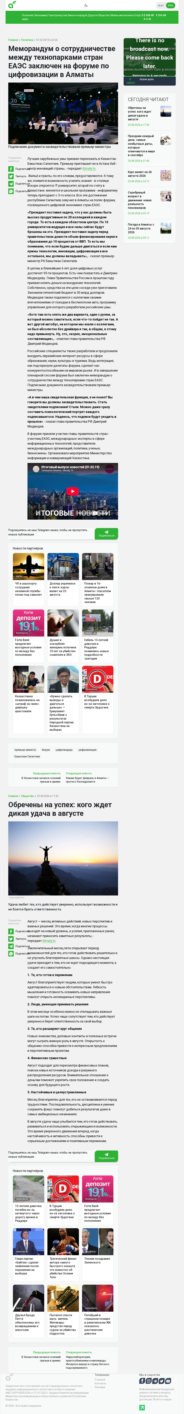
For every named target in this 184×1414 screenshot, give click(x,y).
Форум (46, 749)
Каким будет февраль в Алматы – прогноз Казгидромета (87, 779)
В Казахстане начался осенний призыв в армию (41, 779)
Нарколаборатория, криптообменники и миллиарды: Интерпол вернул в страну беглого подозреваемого (87, 1362)
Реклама (100, 1387)
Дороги (92, 15)
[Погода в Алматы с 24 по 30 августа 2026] (165, 227)
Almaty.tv (48, 941)
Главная (13, 39)
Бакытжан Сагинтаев (27, 756)
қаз (161, 5)
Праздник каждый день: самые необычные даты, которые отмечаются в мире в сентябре (141, 145)
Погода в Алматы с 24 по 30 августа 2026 (141, 228)
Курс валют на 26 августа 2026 (140, 174)
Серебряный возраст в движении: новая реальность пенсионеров (139, 200)
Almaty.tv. (89, 168)
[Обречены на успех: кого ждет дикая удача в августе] (165, 111)
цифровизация (87, 749)
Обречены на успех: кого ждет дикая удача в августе (139, 113)
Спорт (137, 15)
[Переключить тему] (86, 5)
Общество (104, 15)
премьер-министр (25, 749)
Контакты (100, 1383)
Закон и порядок (77, 15)
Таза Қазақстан (57, 15)
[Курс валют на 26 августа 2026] (165, 175)
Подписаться (106, 535)
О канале (100, 1379)
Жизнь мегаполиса (122, 15)
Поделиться (22, 168)
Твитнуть (20, 176)
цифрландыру (64, 749)
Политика (27, 15)
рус (170, 5)
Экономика (40, 15)
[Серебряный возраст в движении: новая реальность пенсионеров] (165, 195)
